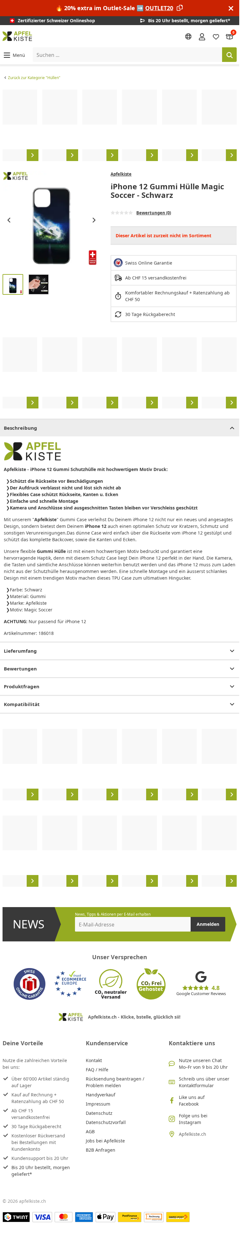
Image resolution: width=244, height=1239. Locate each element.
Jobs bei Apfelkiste (105, 1141)
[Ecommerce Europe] (70, 984)
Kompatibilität (22, 704)
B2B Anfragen (100, 1150)
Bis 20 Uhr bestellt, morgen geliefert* (40, 1170)
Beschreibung (20, 428)
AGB (90, 1131)
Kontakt (94, 1060)
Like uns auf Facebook (192, 1100)
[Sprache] (188, 36)
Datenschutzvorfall (106, 1122)
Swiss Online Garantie (148, 263)
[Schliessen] (231, 8)
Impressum (98, 1104)
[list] (120, 125)
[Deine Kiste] (230, 36)
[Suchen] (229, 54)
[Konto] (202, 36)
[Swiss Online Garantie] (29, 984)
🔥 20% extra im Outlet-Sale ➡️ (114, 8)
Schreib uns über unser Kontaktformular (204, 1082)
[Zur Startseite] (17, 36)
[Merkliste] (216, 36)
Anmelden (208, 924)
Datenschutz (99, 1113)
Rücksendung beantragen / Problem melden (115, 1082)
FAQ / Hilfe (97, 1070)
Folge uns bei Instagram (193, 1119)
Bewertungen (20, 668)
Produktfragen (21, 686)
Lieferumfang (20, 651)
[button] (14, 54)
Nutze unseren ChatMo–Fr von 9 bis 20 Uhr (203, 1063)
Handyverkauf (100, 1095)
